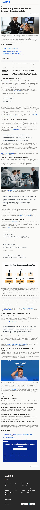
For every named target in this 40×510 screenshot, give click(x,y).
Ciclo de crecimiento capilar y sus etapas (11, 53)
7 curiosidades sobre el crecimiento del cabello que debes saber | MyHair (18, 434)
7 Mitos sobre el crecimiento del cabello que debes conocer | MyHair (17, 435)
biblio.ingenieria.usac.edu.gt (7, 82)
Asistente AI (7, 490)
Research (23, 488)
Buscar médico (8, 488)
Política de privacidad (30, 488)
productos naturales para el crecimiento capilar (17, 344)
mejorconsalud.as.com (14, 129)
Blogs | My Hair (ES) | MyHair (9, 437)
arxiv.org (9, 227)
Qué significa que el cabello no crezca (10, 48)
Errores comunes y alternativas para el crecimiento (13, 54)
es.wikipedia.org (17, 90)
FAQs (16, 490)
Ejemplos (16, 488)
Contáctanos (28, 492)
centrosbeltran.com (12, 321)
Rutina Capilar (8, 499)
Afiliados (23, 485)
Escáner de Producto (9, 492)
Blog (2, 6)
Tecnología (23, 490)
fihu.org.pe (14, 221)
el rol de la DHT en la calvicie (25, 215)
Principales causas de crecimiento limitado (12, 50)
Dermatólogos (8, 494)
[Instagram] (5, 504)
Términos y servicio (30, 485)
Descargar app (17, 485)
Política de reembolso (30, 490)
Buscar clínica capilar (9, 485)
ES (7, 479)
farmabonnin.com (11, 190)
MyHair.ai (14, 389)
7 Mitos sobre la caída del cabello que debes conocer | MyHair (16, 439)
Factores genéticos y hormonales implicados (12, 51)
